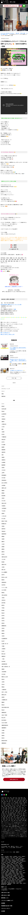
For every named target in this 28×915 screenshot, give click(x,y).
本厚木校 (3, 600)
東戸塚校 (3, 602)
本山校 (3, 651)
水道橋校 (3, 462)
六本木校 (3, 470)
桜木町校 (3, 585)
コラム (7, 847)
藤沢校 (3, 605)
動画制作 (17, 852)
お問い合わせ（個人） (5, 892)
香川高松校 (4, 720)
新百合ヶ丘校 (4, 577)
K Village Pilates (18, 888)
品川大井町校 (4, 482)
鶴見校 (3, 592)
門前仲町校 (4, 480)
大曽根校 (3, 648)
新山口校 (3, 717)
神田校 (3, 457)
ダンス (3, 391)
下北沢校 (3, 511)
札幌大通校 (4, 409)
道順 (15, 309)
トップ (2, 841)
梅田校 (3, 669)
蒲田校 (3, 490)
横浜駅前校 (4, 582)
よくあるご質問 (12, 847)
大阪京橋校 (4, 671)
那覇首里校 (4, 743)
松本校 (3, 620)
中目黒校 (3, 505)
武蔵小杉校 (4, 564)
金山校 (3, 641)
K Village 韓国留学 (11, 888)
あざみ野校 (4, 590)
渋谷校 (3, 498)
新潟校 (3, 610)
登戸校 (3, 574)
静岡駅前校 (4, 625)
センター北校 (4, 587)
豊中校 (3, 679)
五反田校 (3, 485)
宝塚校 (3, 697)
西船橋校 (3, 449)
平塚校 (3, 608)
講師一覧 (12, 846)
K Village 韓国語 (4, 888)
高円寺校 (3, 528)
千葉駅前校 (4, 437)
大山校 (3, 544)
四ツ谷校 (3, 518)
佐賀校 (3, 733)
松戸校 (3, 442)
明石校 (3, 705)
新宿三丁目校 (4, 521)
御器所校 (3, 656)
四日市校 (3, 661)
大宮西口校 (4, 424)
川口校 (3, 426)
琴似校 (3, 411)
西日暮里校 (4, 475)
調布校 (3, 551)
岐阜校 (3, 623)
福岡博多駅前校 (5, 725)
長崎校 (3, 735)
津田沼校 (3, 452)
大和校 (3, 597)
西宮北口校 (4, 694)
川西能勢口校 (4, 699)
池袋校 (3, 539)
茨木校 (3, 684)
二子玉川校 (4, 516)
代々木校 (3, 500)
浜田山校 (3, 531)
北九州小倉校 (4, 722)
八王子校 (3, 559)
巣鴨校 (3, 536)
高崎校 (3, 421)
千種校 (3, 646)
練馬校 (3, 549)
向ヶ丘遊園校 (4, 572)
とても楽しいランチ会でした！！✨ (17, 370)
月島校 (3, 467)
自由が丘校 (4, 503)
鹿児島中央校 (4, 740)
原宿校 (3, 493)
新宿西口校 (4, 523)
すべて (3, 386)
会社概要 (3, 911)
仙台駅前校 (4, 414)
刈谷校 (3, 636)
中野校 (3, 526)
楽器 (2, 393)
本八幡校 (3, 444)
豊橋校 (3, 630)
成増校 (3, 546)
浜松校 (3, 628)
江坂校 (3, 682)
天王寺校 (3, 674)
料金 (9, 846)
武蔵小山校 (4, 488)
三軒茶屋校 (4, 508)
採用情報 (3, 903)
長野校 (3, 618)
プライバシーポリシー (5, 908)
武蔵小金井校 (4, 557)
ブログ (21, 846)
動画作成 (3, 396)
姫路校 (3, 702)
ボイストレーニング (6, 388)
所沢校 (3, 434)
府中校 (3, 554)
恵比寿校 (3, 495)
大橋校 (3, 730)
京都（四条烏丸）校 (6, 666)
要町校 (3, 541)
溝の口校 (3, 569)
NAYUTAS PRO (18, 847)
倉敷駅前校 (4, 712)
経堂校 (3, 513)
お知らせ (17, 846)
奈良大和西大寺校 (5, 707)
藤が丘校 (3, 653)
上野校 (3, 472)
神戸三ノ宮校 (4, 692)
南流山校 (3, 439)
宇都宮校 (3, 419)
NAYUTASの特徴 (4, 846)
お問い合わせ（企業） (5, 895)
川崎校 (3, 567)
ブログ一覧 (14, 378)
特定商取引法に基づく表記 (6, 905)
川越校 (3, 431)
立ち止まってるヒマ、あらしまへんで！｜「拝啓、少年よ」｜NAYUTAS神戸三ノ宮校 (18, 361)
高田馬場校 (4, 534)
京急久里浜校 (4, 595)
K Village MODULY (4, 890)
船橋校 (3, 447)
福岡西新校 (4, 727)
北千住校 (3, 477)
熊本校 (3, 738)
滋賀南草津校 (4, 664)
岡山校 (3, 710)
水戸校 (3, 416)
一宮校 (3, 659)
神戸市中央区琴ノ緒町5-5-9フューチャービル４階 (11, 304)
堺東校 (3, 687)
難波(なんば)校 (5, 676)
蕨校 (2, 429)
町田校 (3, 562)
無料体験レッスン (5, 897)
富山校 (3, 613)
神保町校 (3, 460)
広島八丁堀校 (4, 715)
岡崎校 (3, 633)
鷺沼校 (3, 579)
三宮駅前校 (4, 689)
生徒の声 (2, 847)
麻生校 (3, 406)
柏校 (2, 454)
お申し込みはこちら (14, 779)
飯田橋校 (3, 465)
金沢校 (3, 615)
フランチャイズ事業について (7, 900)
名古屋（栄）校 (5, 643)
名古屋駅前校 (4, 638)
